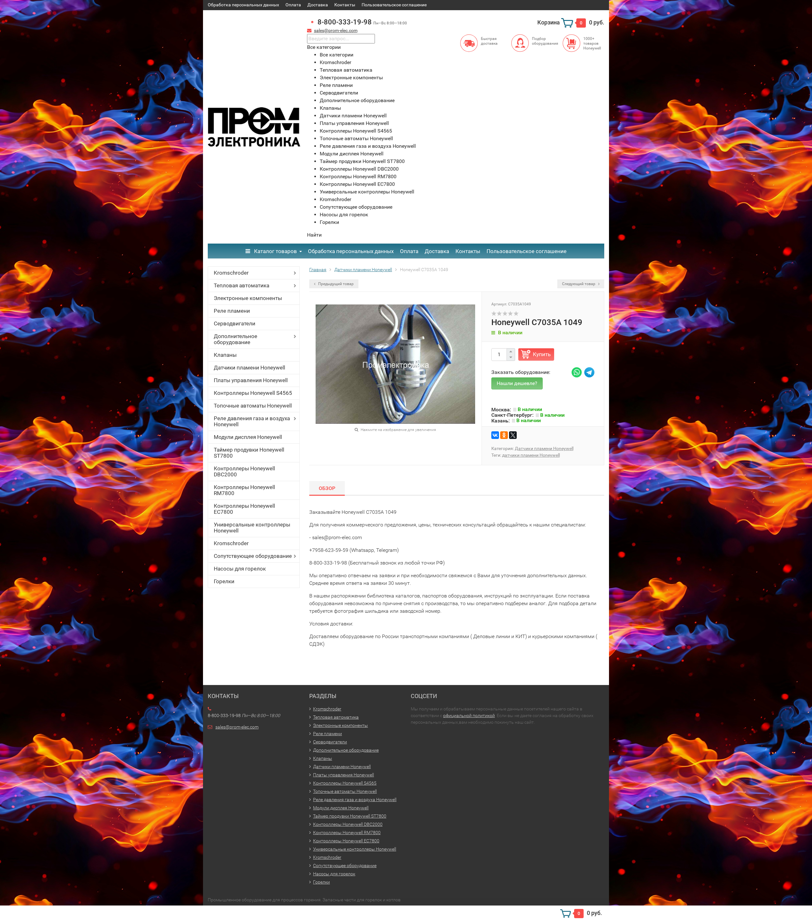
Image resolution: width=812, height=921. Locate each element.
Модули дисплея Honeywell (248, 437)
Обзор (327, 488)
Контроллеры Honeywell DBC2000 (244, 471)
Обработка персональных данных (243, 4)
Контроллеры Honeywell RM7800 (244, 490)
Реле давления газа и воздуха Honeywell (252, 421)
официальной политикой (469, 715)
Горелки (224, 581)
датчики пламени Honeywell (531, 455)
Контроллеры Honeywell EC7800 (244, 509)
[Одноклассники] (504, 435)
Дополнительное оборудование (235, 339)
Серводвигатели (234, 323)
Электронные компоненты (248, 298)
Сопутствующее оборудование (253, 556)
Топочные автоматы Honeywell (253, 405)
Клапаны (225, 355)
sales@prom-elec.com (335, 30)
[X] (513, 435)
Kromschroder (231, 273)
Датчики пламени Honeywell (249, 367)
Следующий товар (579, 284)
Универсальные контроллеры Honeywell (252, 527)
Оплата (293, 4)
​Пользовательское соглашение (394, 4)
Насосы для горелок (240, 568)
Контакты (344, 4)
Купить (542, 354)
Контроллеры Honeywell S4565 (253, 393)
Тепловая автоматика (241, 285)
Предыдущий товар (335, 284)
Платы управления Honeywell (251, 380)
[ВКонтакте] (495, 435)
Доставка (317, 4)
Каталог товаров (275, 251)
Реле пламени (232, 311)
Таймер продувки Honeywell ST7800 (249, 453)
